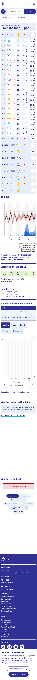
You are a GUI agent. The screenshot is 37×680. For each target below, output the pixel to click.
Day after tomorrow (18, 500)
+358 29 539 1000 (7, 590)
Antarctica (4, 637)
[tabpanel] (18, 361)
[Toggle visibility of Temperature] (16, 382)
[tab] (5, 325)
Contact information (7, 597)
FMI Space (4, 625)
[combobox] (16, 11)
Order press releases (8, 609)
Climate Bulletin (6, 622)
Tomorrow (25, 496)
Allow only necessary (18, 669)
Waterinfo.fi (5, 634)
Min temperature (27, 504)
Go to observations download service (15, 392)
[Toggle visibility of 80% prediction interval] (28, 245)
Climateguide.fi (6, 620)
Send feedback (6, 599)
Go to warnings (6, 281)
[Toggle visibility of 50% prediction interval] (28, 247)
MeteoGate (4, 629)
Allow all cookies (18, 674)
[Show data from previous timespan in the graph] (6, 386)
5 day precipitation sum (18, 508)
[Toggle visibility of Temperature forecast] (27, 251)
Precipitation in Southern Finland (13, 415)
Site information (6, 604)
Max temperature (10, 504)
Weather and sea (7, 18)
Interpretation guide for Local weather (15, 257)
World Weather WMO (8, 627)
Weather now (12, 496)
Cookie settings (6, 611)
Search (30, 11)
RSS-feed (4, 601)
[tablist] (18, 328)
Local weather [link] (20, 18)
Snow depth (18, 512)
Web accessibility (7, 606)
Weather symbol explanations (12, 260)
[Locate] (3, 11)
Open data (4, 632)
